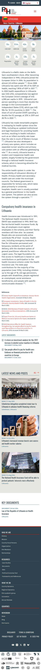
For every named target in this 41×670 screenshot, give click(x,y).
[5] (24, 283)
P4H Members (6, 549)
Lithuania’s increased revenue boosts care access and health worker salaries (20, 442)
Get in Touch (21, 636)
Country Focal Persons (9, 543)
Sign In (18, 3)
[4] (31, 197)
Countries (11, 23)
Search (12, 3)
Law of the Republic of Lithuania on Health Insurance (17, 512)
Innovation (5, 596)
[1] (26, 83)
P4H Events (5, 623)
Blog (3, 620)
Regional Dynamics (8, 590)
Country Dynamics (8, 586)
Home (5, 23)
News (3, 616)
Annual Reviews (7, 600)
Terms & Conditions (26, 632)
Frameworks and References (11, 576)
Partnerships (6, 553)
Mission (4, 539)
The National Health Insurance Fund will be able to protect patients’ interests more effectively (20, 479)
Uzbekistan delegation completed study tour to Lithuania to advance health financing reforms (19, 405)
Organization (6, 546)
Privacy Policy (7, 636)
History (4, 536)
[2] (15, 118)
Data (3, 569)
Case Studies (6, 563)
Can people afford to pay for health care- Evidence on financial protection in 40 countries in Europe (20, 352)
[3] (3, 141)
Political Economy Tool (10, 573)
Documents (6, 566)
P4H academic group (8, 593)
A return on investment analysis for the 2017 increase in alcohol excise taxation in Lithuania (22, 341)
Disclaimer (11, 632)
